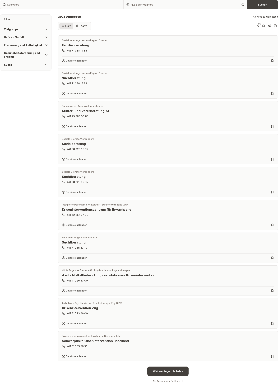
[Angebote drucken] (275, 26)
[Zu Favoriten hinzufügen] (272, 60)
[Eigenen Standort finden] (243, 4)
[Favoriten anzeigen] (263, 26)
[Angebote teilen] (269, 26)
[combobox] (185, 5)
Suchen (262, 4)
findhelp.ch (177, 381)
